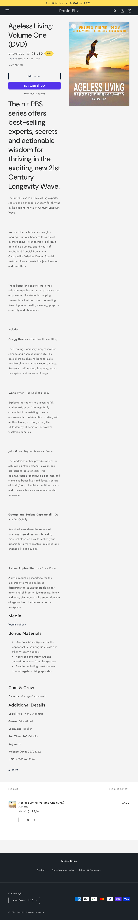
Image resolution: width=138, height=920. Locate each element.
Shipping (12, 58)
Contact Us (43, 870)
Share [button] (15, 769)
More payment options (34, 93)
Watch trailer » (17, 624)
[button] (7, 11)
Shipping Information (63, 870)
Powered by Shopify (35, 912)
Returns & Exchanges (90, 870)
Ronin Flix (21, 912)
